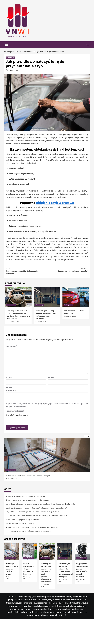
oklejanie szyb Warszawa (55, 202)
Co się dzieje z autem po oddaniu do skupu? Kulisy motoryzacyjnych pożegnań (36, 508)
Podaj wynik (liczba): (15, 410)
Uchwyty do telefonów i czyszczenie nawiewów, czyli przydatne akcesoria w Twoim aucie (40, 504)
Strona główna (10, 51)
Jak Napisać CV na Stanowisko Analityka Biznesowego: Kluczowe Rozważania (36, 515)
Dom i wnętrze (10, 470)
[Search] (87, 45)
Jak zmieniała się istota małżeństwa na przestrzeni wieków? (29, 531)
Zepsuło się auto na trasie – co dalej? (73, 269)
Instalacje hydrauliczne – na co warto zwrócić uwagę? (28, 476)
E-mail (51, 377)
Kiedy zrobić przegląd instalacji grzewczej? (22, 519)
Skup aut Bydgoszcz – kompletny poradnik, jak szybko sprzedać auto (32, 527)
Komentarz (11, 346)
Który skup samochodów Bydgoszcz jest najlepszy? (22, 271)
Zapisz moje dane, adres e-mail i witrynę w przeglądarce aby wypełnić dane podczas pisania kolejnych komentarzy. (47, 405)
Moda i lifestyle (29, 558)
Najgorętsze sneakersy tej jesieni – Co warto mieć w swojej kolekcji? (32, 512)
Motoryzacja (10, 57)
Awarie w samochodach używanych (20, 523)
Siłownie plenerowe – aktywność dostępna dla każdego (27, 500)
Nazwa (9, 377)
